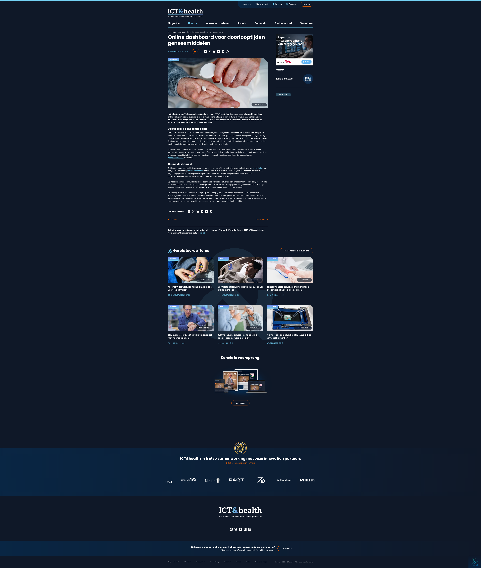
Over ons (247, 4)
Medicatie (181, 32)
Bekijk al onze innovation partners (240, 463)
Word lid (307, 4)
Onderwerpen (200, 562)
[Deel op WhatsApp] (227, 51)
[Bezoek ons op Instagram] (249, 529)
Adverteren (187, 562)
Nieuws (192, 23)
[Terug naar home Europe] (185, 12)
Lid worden (240, 403)
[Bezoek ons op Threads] (231, 529)
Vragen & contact (173, 562)
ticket (202, 233)
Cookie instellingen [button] (261, 562)
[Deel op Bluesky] (214, 51)
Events (242, 23)
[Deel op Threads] (205, 51)
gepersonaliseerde (176, 158)
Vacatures (306, 23)
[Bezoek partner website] (169, 480)
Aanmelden (287, 548)
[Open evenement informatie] (474, 561)
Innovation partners (217, 23)
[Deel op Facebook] (218, 51)
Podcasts (260, 23)
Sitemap (238, 562)
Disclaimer (227, 562)
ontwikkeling (258, 168)
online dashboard (195, 171)
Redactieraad (283, 23)
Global (248, 562)
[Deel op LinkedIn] (223, 51)
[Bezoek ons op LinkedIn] (245, 529)
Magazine (174, 23)
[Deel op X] (210, 51)
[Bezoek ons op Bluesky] (235, 529)
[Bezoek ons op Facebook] (240, 529)
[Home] (168, 32)
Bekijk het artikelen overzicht (296, 251)
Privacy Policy (214, 562)
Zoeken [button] (278, 4)
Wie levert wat (262, 4)
